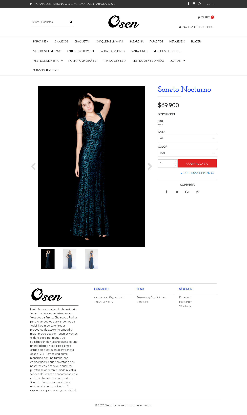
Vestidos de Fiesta (45, 60)
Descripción (166, 114)
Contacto (143, 301)
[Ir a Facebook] (189, 4)
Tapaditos (156, 41)
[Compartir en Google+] (187, 192)
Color (162, 146)
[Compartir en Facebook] (166, 192)
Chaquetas (82, 41)
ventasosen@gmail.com (109, 297)
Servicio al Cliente (46, 70)
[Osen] (123, 21)
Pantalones (139, 51)
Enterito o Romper (80, 51)
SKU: (160, 121)
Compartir (187, 184)
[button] (210, 4)
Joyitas (175, 60)
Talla (161, 131)
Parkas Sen (40, 41)
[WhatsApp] (199, 4)
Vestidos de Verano (47, 51)
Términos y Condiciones (151, 297)
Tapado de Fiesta (114, 60)
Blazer (196, 41)
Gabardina (136, 41)
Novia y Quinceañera (82, 60)
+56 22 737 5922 (104, 301)
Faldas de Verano (112, 51)
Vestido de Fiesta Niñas (148, 60)
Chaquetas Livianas (109, 41)
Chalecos (61, 41)
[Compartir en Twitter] (176, 192)
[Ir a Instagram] (194, 4)
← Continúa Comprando (197, 173)
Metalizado (177, 41)
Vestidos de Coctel (167, 51)
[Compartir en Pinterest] (197, 192)
